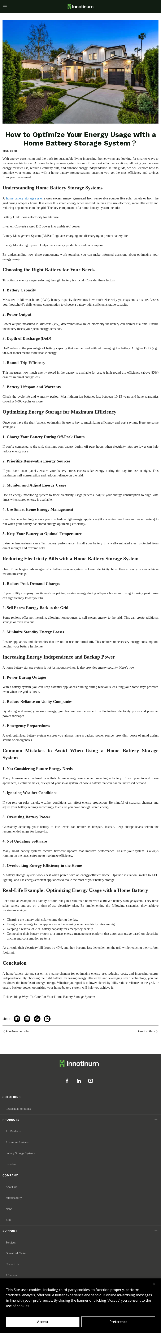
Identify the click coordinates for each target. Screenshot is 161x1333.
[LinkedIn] (79, 1081)
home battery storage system (25, 198)
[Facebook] (67, 1081)
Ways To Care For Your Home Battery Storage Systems (58, 996)
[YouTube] (90, 1081)
